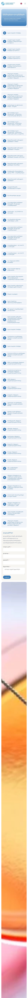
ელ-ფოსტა (6, 553)
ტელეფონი (6, 560)
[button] (25, 4)
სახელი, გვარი (7, 546)
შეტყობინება (6, 566)
